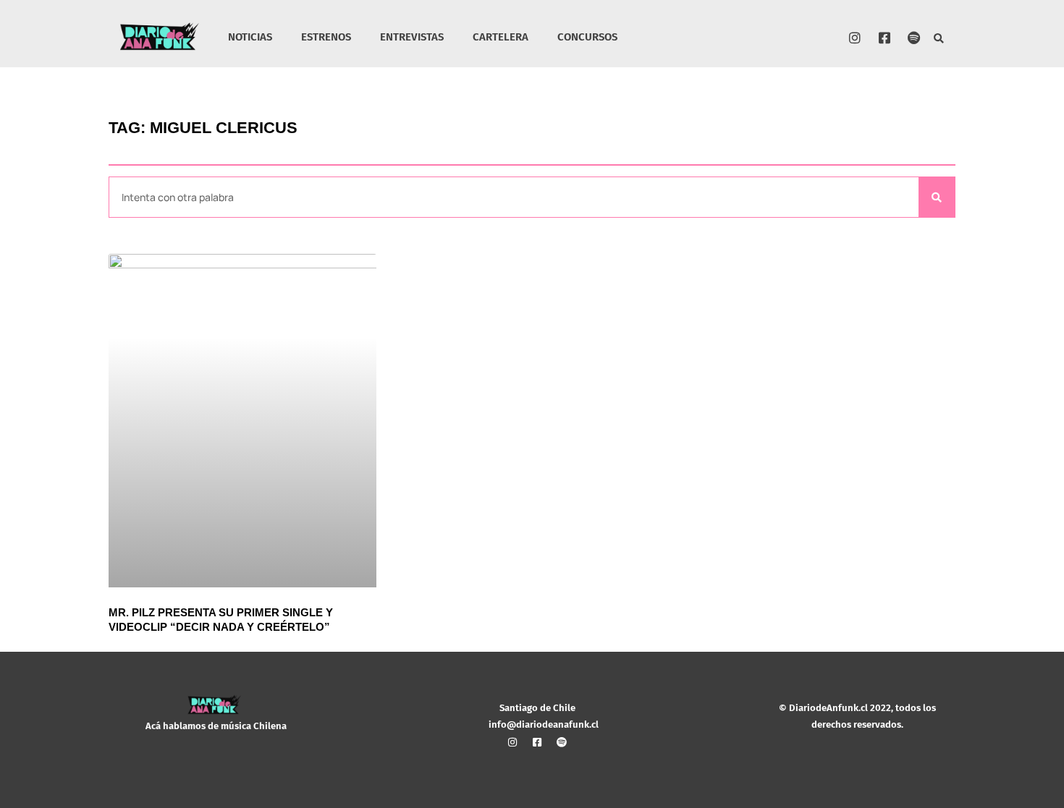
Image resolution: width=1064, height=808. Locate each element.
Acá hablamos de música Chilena (216, 725)
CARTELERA (500, 36)
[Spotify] (914, 38)
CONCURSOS (587, 36)
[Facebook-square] (884, 38)
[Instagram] (855, 38)
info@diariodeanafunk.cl (544, 724)
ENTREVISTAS (412, 36)
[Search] (937, 197)
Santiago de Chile (537, 707)
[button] (939, 39)
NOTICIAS (250, 36)
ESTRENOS (326, 36)
